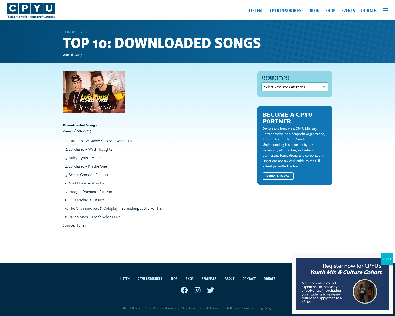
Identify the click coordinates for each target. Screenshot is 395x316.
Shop (330, 10)
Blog (314, 10)
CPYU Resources (286, 10)
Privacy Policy (263, 308)
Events (348, 10)
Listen (255, 10)
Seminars (209, 278)
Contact (249, 278)
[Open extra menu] (385, 10)
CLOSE (387, 259)
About (230, 278)
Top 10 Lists (75, 32)
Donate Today (278, 175)
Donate (368, 10)
